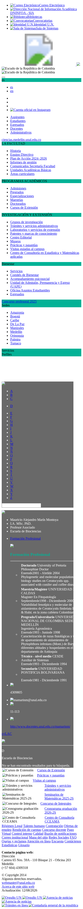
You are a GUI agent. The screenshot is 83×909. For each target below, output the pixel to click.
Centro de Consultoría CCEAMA (59, 819)
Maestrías (16, 200)
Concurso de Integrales (55, 803)
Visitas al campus (44, 780)
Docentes (16, 128)
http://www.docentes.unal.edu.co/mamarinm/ (40, 726)
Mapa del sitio (38, 837)
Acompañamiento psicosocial (30, 279)
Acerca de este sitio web (18, 886)
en (11, 91)
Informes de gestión (23, 162)
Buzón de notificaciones (60, 833)
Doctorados (18, 203)
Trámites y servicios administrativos (34, 226)
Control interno (22, 833)
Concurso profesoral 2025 (19, 301)
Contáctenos (72, 841)
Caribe (14, 320)
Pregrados (17, 192)
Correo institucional (15, 837)
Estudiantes (18, 121)
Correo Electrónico (52, 5)
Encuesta (58, 841)
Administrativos (20, 132)
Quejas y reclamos (14, 841)
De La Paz (17, 324)
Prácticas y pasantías (24, 245)
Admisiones (18, 188)
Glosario (24, 845)
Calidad (38, 833)
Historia (15, 151)
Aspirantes (17, 117)
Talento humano (34, 826)
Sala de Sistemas (47, 28)
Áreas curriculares (22, 174)
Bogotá (15, 316)
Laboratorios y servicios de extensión (35, 230)
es (11, 87)
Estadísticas (9, 845)
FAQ (73, 837)
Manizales (17, 328)
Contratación (54, 826)
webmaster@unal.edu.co (18, 882)
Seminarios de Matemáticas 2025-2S (59, 796)
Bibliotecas (34, 17)
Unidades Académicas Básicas (30, 170)
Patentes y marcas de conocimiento (33, 233)
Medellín (16, 332)
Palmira (15, 339)
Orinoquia (17, 335)
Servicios (16, 271)
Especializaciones (22, 196)
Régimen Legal (12, 826)
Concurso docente (54, 830)
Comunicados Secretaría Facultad (32, 166)
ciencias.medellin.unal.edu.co (21, 139)
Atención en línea (39, 841)
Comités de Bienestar (24, 275)
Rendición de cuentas (26, 830)
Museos (15, 241)
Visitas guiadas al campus (27, 249)
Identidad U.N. (44, 24)
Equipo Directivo (21, 154)
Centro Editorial (21, 237)
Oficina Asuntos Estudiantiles (30, 290)
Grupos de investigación (26, 222)
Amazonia (17, 312)
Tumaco (15, 343)
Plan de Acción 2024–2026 (28, 158)
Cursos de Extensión (24, 207)
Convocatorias (42, 20)
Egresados (17, 125)
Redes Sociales (59, 837)
